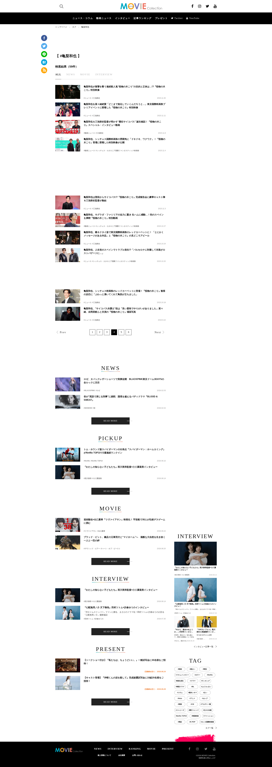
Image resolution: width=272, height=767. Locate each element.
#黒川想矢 (200, 639)
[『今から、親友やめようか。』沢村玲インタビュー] (184, 621)
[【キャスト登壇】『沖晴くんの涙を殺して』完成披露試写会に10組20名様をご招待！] (67, 683)
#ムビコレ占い (206, 686)
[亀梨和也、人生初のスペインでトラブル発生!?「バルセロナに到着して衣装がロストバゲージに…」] (67, 255)
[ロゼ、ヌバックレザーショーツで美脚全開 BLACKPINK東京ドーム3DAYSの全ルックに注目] (67, 384)
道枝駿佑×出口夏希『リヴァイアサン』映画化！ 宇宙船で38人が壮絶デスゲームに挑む (124, 521)
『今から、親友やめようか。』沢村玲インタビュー (183, 631)
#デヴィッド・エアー (92, 548)
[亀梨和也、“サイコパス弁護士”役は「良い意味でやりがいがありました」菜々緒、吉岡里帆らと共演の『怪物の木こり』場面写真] (67, 314)
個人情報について (104, 755)
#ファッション (208, 716)
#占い (205, 692)
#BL (192, 686)
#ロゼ (98, 390)
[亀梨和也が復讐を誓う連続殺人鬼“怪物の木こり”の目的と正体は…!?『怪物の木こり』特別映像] (67, 92)
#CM (192, 704)
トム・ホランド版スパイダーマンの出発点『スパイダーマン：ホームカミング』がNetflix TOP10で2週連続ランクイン (124, 451)
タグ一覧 (209, 728)
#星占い (192, 669)
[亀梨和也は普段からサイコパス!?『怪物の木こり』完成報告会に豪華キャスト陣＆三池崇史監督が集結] (67, 202)
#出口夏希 (101, 531)
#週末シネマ (192, 692)
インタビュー (122, 18)
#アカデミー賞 (206, 704)
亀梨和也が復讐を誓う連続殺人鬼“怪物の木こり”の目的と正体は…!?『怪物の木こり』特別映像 (124, 88)
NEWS (97, 749)
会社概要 (121, 755)
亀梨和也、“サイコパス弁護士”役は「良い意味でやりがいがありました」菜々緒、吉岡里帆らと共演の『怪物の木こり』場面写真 (123, 310)
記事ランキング (143, 18)
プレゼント (161, 18)
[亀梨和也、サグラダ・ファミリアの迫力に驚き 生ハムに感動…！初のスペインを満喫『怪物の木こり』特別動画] (67, 220)
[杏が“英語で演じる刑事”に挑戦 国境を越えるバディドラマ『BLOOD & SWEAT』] (67, 402)
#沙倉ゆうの (98, 619)
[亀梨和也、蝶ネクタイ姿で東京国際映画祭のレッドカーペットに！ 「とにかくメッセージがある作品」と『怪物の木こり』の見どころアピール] (67, 238)
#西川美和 (88, 478)
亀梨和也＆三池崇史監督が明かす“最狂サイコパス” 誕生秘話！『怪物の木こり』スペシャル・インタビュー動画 (122, 123)
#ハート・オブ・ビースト (110, 548)
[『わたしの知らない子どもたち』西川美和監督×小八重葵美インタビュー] (67, 472)
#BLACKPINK (89, 390)
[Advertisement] (110, 40)
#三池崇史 (96, 98)
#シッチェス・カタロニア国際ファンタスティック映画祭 (117, 150)
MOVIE (151, 749)
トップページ (61, 27)
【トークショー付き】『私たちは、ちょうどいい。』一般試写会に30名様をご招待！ (125, 662)
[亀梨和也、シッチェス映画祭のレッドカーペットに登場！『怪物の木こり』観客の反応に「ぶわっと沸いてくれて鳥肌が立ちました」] (67, 296)
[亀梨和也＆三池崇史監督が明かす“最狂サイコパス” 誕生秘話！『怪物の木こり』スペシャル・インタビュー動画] (67, 127)
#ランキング (205, 681)
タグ (74, 27)
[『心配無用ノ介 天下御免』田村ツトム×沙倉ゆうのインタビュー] (67, 613)
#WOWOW (88, 408)
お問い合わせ (137, 755)
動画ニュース (104, 18)
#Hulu (180, 698)
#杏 (94, 408)
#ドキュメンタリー (182, 675)
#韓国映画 (195, 716)
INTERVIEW (115, 749)
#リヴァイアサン (90, 531)
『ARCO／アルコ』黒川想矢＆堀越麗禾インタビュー (206, 631)
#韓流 (205, 669)
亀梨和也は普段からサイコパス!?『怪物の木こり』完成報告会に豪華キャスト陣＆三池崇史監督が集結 (124, 199)
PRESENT (168, 749)
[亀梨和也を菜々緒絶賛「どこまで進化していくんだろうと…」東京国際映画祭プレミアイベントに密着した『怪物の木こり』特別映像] (67, 109)
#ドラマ (193, 681)
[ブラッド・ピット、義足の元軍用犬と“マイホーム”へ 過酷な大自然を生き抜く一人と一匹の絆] (67, 542)
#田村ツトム (88, 619)
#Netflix (87, 461)
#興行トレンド (194, 710)
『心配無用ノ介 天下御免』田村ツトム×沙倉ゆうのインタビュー (116, 607)
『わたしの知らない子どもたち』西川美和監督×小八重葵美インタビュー (121, 467)
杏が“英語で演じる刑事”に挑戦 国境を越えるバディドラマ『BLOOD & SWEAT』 (121, 398)
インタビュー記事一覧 (203, 646)
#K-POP (192, 722)
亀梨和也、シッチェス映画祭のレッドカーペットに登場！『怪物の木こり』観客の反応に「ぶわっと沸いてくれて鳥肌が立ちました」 (124, 293)
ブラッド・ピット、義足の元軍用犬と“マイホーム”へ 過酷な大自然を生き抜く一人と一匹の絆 (124, 539)
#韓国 (180, 704)
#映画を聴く (180, 681)
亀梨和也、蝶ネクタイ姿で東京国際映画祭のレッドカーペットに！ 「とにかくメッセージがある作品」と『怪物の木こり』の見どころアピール (124, 234)
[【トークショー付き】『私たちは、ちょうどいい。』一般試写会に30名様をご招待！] (67, 665)
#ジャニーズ (180, 710)
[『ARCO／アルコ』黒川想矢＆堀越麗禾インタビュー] (207, 621)
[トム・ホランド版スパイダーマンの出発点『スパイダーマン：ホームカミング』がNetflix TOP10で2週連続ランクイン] (67, 455)
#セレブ (205, 698)
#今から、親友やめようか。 (183, 641)
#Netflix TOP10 (97, 461)
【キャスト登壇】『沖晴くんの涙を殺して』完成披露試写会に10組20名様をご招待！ (124, 679)
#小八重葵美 (97, 478)
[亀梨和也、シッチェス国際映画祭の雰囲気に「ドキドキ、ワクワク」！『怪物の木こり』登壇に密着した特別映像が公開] (67, 144)
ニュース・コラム (83, 18)
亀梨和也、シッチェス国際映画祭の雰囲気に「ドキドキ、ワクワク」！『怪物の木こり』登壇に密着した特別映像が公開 (124, 141)
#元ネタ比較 (207, 710)
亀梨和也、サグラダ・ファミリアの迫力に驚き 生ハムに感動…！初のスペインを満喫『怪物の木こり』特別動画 (124, 216)
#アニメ (192, 698)
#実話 (180, 722)
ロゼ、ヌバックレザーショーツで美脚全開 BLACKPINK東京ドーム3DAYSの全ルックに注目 (124, 381)
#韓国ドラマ (180, 686)
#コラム (180, 692)
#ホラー (197, 675)
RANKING (135, 749)
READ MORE (111, 421)
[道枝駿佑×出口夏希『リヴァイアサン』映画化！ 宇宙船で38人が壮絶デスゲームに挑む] (67, 525)
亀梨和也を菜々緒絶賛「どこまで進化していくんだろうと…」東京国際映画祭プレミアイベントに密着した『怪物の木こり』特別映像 (124, 106)
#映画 (180, 669)
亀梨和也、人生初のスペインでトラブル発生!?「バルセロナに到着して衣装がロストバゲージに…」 (124, 251)
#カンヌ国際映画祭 (207, 722)
